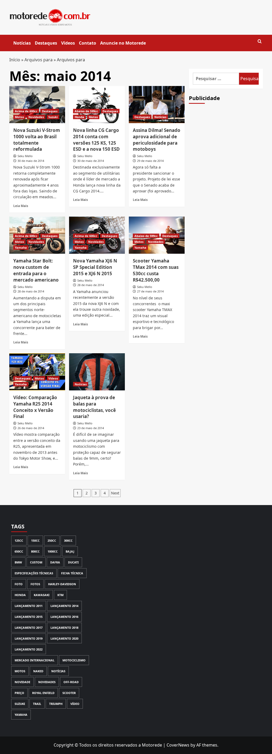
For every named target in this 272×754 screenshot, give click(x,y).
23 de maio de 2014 (90, 428)
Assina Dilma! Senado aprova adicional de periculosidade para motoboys (156, 139)
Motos (19, 117)
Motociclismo (74, 660)
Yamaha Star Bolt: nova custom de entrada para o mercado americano (36, 270)
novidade (22, 682)
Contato (87, 43)
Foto (19, 584)
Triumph (55, 704)
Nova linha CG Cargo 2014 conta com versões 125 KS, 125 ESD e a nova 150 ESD (96, 139)
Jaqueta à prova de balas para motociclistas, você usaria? (94, 406)
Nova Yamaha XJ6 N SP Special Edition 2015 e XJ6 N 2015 (95, 267)
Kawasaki (41, 595)
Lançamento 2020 (64, 638)
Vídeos (68, 43)
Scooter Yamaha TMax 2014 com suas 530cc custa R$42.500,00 (155, 270)
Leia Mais (20, 206)
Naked (38, 671)
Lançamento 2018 (64, 628)
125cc (19, 540)
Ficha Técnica (72, 573)
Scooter (69, 693)
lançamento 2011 (28, 606)
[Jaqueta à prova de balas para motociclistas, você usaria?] (97, 371)
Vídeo (74, 704)
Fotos (35, 584)
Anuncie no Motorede (123, 43)
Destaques (46, 43)
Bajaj (70, 551)
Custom (36, 562)
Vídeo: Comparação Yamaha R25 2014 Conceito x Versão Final (35, 406)
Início (14, 60)
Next (115, 493)
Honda (79, 117)
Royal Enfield (43, 693)
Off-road (71, 682)
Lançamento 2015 (28, 617)
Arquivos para (38, 60)
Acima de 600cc (26, 111)
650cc (19, 551)
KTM (60, 595)
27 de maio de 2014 (150, 291)
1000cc (53, 551)
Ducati (73, 562)
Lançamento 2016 (64, 617)
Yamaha (21, 247)
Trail (37, 704)
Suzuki (53, 117)
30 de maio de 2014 (31, 161)
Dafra (55, 562)
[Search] (259, 41)
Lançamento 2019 (28, 638)
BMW (18, 562)
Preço (19, 693)
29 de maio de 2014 (150, 161)
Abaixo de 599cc (86, 111)
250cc (52, 540)
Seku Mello (25, 156)
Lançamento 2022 (28, 649)
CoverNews (178, 745)
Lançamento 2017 (28, 628)
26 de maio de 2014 (31, 428)
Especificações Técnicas (34, 573)
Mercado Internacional (34, 660)
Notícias (22, 43)
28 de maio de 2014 (31, 291)
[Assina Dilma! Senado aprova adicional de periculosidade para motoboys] (157, 104)
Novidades (36, 117)
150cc (35, 540)
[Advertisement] (229, 200)
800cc (35, 551)
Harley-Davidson (62, 584)
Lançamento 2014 (64, 606)
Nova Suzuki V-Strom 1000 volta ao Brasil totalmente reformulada (36, 139)
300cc (68, 540)
